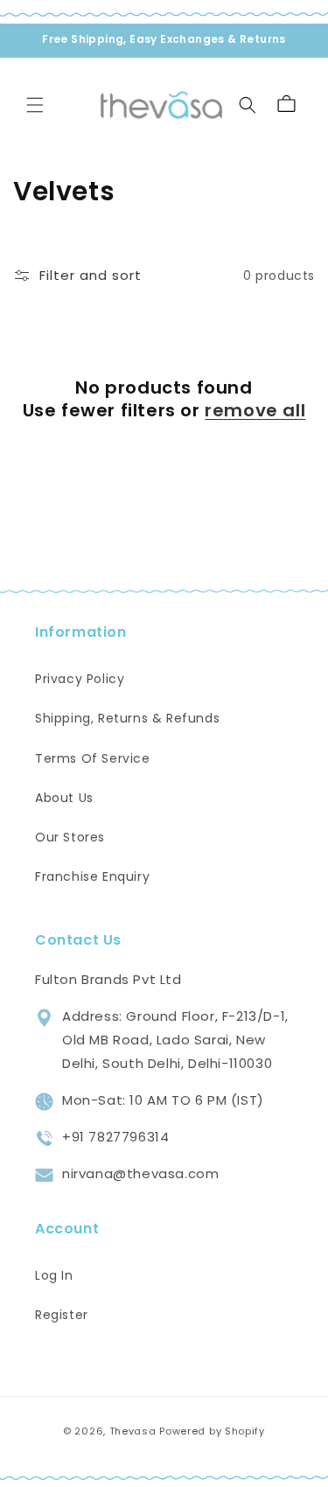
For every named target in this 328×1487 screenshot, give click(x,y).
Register (61, 1314)
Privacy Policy (79, 679)
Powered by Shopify (212, 1431)
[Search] (247, 105)
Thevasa (133, 1431)
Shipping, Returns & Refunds (127, 718)
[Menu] (35, 105)
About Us (64, 797)
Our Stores (70, 837)
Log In (54, 1275)
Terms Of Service (92, 758)
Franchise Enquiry (92, 876)
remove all (255, 410)
